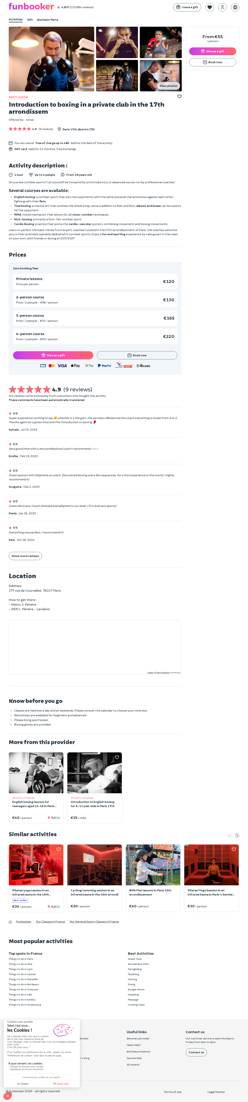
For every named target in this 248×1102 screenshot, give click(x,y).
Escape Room (136, 989)
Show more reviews (25, 556)
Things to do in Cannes (22, 974)
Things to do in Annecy (22, 999)
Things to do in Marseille (23, 979)
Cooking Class (136, 1004)
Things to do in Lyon (21, 969)
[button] (210, 7)
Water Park (135, 958)
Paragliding (135, 969)
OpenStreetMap (163, 672)
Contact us (196, 1052)
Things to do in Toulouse (23, 989)
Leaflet (150, 672)
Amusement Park (138, 963)
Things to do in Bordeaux (24, 984)
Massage (133, 999)
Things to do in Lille (20, 994)
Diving (131, 984)
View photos (168, 85)
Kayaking (133, 994)
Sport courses (18, 96)
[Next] (237, 836)
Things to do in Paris (21, 958)
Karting (132, 979)
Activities (16, 19)
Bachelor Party (47, 19)
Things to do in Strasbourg (25, 1004)
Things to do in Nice (20, 963)
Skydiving (133, 974)
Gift (30, 19)
